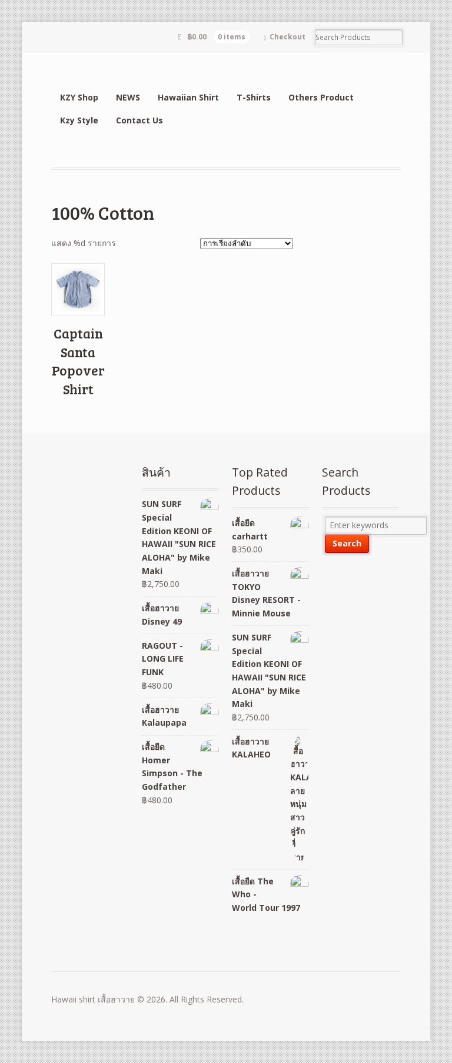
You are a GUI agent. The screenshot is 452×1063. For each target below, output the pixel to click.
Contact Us (139, 120)
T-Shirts (254, 97)
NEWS (128, 97)
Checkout (287, 37)
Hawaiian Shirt (188, 97)
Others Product (321, 97)
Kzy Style (79, 120)
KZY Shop (79, 97)
